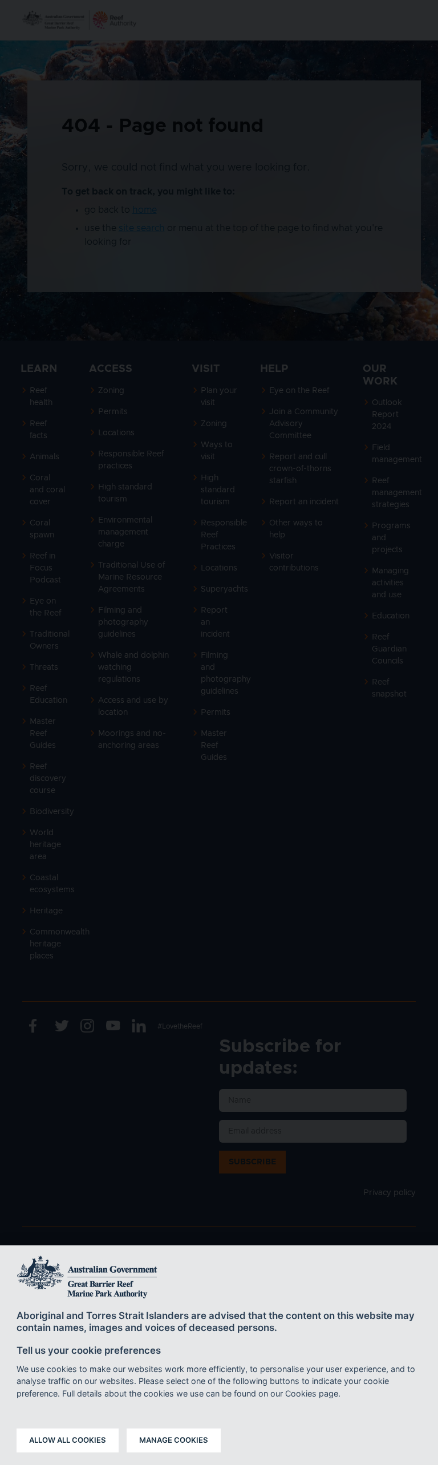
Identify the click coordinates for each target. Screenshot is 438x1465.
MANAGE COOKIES (173, 1439)
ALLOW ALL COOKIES (67, 1439)
